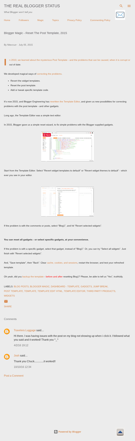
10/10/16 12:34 (22, 367)
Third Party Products (101, 291)
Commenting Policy (100, 20)
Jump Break (100, 286)
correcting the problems (49, 73)
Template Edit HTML (50, 291)
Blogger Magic (40, 286)
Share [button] (8, 306)
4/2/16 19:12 (21, 345)
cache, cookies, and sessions (62, 262)
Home (7, 20)
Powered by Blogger (69, 431)
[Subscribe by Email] (120, 15)
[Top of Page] (120, 432)
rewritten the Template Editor (65, 101)
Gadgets (86, 286)
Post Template (13, 291)
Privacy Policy (74, 20)
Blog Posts (21, 286)
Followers (24, 20)
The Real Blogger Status (32, 6)
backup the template (33, 276)
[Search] (121, 6)
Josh (16, 355)
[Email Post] (6, 302)
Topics (55, 20)
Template (30, 291)
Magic (40, 20)
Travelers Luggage (25, 330)
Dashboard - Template (65, 286)
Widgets (9, 295)
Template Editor (74, 291)
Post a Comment (13, 375)
